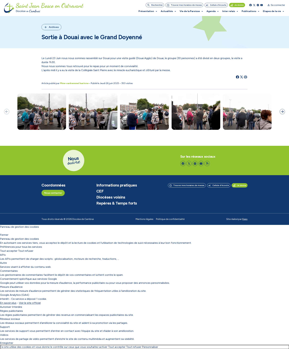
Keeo (245, 219)
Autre (3, 262)
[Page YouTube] (261, 5)
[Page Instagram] (257, 5)
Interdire (17, 306)
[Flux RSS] (207, 163)
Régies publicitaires (11, 310)
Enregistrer (6, 342)
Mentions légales (144, 219)
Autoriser (5, 306)
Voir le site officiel (30, 302)
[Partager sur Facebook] (237, 77)
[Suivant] (282, 111)
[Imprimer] (246, 77)
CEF (100, 191)
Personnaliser (150, 346)
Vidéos (4, 334)
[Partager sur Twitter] (241, 77)
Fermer (4, 234)
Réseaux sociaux (10, 318)
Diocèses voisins (110, 197)
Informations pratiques (116, 185)
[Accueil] (9, 8)
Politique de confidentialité (170, 219)
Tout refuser (25, 250)
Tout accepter (8, 250)
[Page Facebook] (250, 5)
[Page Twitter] (254, 5)
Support (5, 326)
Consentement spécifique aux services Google (28, 278)
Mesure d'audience (11, 286)
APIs (3, 254)
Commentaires (9, 270)
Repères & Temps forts (116, 203)
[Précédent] (6, 111)
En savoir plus (8, 302)
